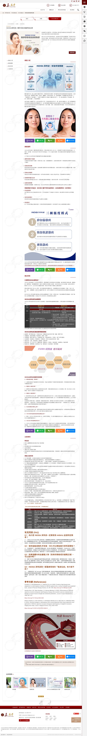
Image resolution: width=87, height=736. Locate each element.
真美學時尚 (47, 719)
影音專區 (72, 9)
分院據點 (52, 5)
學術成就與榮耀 (62, 9)
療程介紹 (10, 60)
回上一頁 (41, 696)
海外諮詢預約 (55, 707)
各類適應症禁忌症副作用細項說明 (33, 651)
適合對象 (10, 66)
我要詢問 (72, 52)
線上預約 (63, 5)
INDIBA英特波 (11, 23)
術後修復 (22, 23)
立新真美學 (54, 719)
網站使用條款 (9, 734)
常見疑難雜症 (14, 12)
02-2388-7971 (76, 5)
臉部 (27, 18)
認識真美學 (15, 707)
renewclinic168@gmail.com (28, 715)
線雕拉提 (51, 9)
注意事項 (10, 69)
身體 (41, 18)
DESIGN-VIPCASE (78, 734)
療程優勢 (10, 63)
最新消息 (34, 707)
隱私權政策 (3, 734)
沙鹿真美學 (51, 719)
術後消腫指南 (20, 12)
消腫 (17, 23)
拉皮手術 (42, 9)
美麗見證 (29, 707)
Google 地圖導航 (25, 720)
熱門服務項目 (7, 12)
